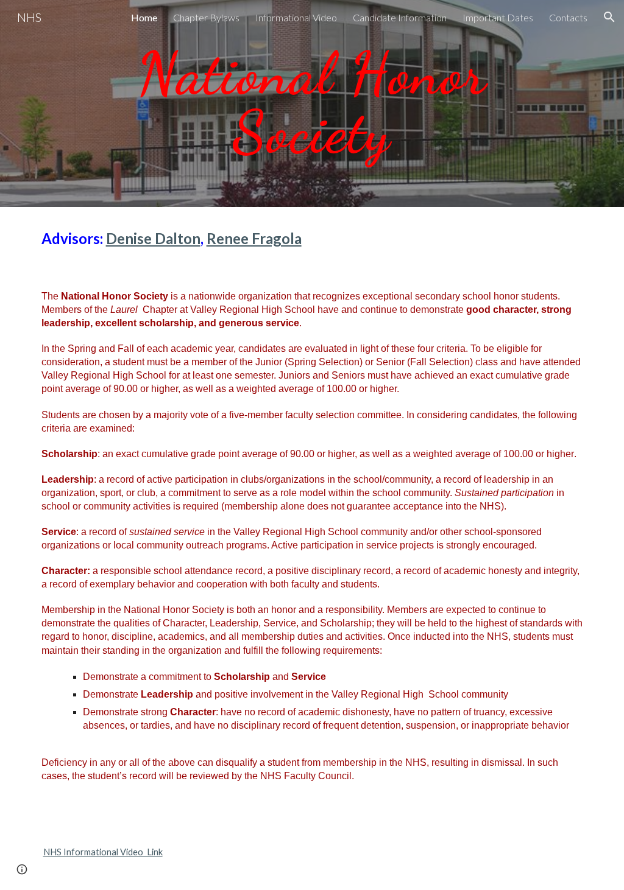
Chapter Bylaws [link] (206, 17)
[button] (609, 17)
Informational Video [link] (296, 17)
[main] (312, 103)
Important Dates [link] (498, 17)
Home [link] (144, 17)
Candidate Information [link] (400, 17)
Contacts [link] (568, 17)
